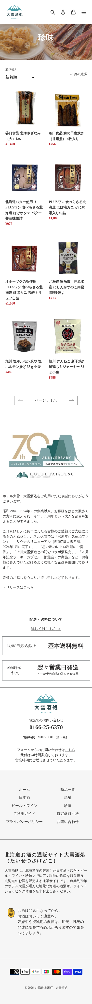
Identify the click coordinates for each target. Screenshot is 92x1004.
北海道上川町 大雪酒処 (51, 987)
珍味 (67, 806)
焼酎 (67, 798)
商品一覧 (67, 790)
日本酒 (24, 798)
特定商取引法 (68, 814)
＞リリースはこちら (18, 587)
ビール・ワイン (24, 806)
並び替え (11, 69)
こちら (70, 750)
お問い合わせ (68, 822)
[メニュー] (84, 12)
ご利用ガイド (24, 814)
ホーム (24, 790)
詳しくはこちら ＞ (46, 629)
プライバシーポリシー (24, 822)
